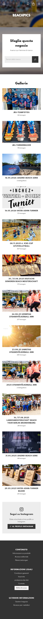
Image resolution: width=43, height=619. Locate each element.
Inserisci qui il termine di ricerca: (21, 50)
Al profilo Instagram (22, 526)
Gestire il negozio (21, 602)
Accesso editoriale (21, 557)
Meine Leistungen (21, 560)
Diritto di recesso (21, 588)
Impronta (21, 577)
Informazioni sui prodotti (21, 553)
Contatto (21, 583)
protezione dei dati (21, 580)
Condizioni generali (21, 573)
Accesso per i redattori (21, 605)
